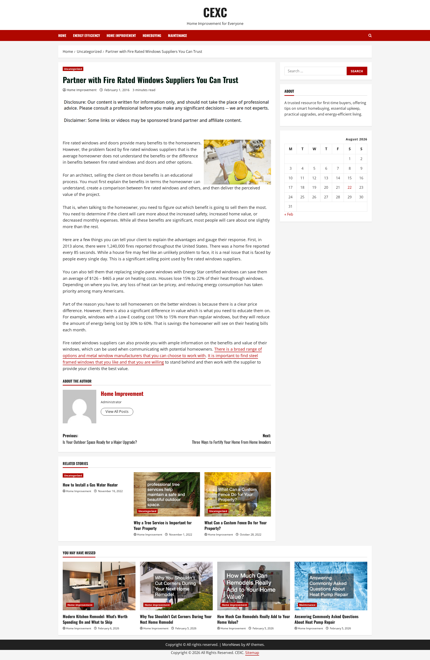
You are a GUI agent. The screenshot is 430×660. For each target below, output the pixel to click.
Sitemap (252, 652)
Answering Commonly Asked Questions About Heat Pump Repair (327, 619)
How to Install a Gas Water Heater (90, 485)
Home (62, 35)
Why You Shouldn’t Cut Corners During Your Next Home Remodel (176, 619)
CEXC (215, 12)
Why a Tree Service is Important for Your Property (163, 525)
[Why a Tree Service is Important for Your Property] (167, 494)
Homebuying (152, 35)
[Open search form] (370, 35)
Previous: (100, 439)
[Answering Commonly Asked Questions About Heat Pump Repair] (331, 586)
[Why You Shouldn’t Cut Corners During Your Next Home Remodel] (176, 586)
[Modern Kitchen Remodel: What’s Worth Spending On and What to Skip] (99, 586)
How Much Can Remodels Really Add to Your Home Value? (253, 619)
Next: (231, 439)
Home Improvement (82, 90)
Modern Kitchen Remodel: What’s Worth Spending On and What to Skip (95, 619)
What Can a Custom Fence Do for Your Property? (235, 525)
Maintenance (177, 35)
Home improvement (121, 35)
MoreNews (231, 644)
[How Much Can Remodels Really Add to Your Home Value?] (253, 586)
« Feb (288, 214)
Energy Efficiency (86, 35)
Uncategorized (73, 69)
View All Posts (117, 411)
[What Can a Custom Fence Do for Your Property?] (237, 494)
